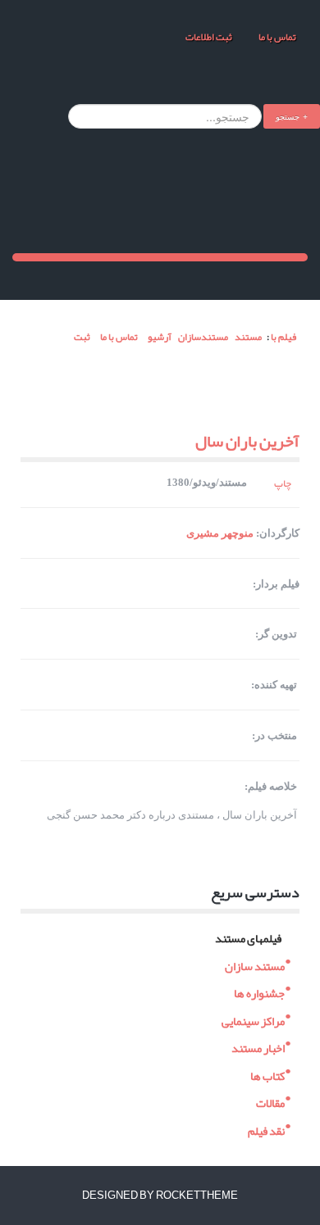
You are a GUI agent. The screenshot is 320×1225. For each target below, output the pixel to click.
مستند (248, 337)
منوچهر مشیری (220, 533)
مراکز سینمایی (253, 1019)
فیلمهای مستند (248, 937)
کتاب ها (267, 1074)
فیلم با (283, 337)
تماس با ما (276, 37)
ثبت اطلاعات (208, 37)
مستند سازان (255, 964)
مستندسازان (203, 337)
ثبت (81, 337)
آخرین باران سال (247, 440)
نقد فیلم (266, 1128)
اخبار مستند (258, 1047)
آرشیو (159, 337)
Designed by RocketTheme (160, 1195)
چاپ (282, 483)
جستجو (287, 116)
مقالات (270, 1101)
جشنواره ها (259, 992)
